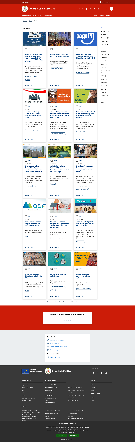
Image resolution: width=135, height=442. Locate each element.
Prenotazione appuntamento (52, 411)
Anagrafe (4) (104, 35)
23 (72, 302)
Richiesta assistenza (50, 419)
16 (63, 302)
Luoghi (93, 398)
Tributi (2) (103, 92)
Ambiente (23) (105, 31)
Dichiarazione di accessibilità (75, 419)
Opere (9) (103, 67)
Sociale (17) (104, 86)
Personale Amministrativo (28, 398)
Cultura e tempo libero (51, 387)
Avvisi (92, 390)
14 (55, 302)
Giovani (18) (104, 58)
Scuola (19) (104, 79)
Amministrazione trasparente (75, 411)
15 (59, 302)
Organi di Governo (26, 385)
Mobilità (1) (104, 64)
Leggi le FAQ (48, 416)
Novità (30, 21)
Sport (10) (103, 89)
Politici (23, 395)
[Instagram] (97, 8)
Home (25, 21)
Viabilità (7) (104, 102)
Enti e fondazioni (26, 393)
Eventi (92, 400)
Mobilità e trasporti (50, 403)
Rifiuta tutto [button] (74, 435)
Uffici (23, 390)
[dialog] (67, 431)
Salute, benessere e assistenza (76, 395)
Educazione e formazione (74, 385)
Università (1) (104, 99)
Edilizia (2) (103, 51)
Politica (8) (104, 76)
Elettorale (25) (105, 54)
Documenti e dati (26, 401)
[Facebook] (86, 8)
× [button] (133, 423)
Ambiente (70, 393)
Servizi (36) (104, 82)
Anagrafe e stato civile (51, 385)
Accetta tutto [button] (61, 435)
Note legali (71, 416)
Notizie (29, 49)
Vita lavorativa (48, 390)
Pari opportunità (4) (105, 72)
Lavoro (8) (103, 61)
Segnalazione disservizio (51, 413)
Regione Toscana (26, 2)
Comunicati (94, 387)
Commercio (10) (105, 38)
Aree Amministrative (27, 387)
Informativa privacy (73, 413)
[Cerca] (111, 9)
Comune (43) (104, 41)
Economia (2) (104, 48)
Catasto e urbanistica (50, 398)
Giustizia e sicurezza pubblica (75, 387)
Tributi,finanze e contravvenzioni (76, 390)
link (76, 432)
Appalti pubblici (49, 395)
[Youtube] (93, 8)
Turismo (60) (104, 96)
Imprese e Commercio (50, 393)
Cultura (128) (104, 44)
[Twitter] (89, 8)
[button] (67, 439)
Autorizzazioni (71, 398)
